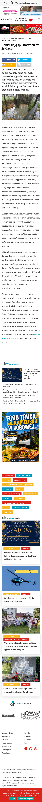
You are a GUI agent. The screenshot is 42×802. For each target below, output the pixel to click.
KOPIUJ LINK (26, 65)
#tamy (5, 507)
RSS (25, 743)
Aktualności (17, 38)
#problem (7, 489)
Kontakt (27, 736)
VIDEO (5, 739)
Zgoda (13, 799)
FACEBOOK (11, 60)
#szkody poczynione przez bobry (16, 503)
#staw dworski (31, 494)
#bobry (6, 480)
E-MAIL (10, 65)
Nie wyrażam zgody (25, 799)
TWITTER (25, 60)
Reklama (27, 739)
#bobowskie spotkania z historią (16, 639)
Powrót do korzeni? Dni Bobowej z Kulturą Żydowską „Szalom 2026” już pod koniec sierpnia (19, 555)
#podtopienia (19, 480)
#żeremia (7, 512)
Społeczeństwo (11, 594)
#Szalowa (19, 498)
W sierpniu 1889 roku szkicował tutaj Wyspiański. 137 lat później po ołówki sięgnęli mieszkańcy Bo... (20, 646)
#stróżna (6, 498)
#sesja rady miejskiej (11, 494)
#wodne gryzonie (20, 507)
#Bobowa (25, 548)
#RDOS (19, 489)
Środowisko (8, 475)
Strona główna (7, 38)
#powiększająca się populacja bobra (17, 484)
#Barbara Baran (24, 475)
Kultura (11, 548)
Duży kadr (6, 753)
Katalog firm (7, 750)
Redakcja (27, 733)
